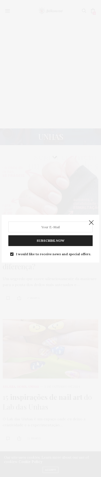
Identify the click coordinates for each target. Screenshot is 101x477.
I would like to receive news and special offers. (53, 254)
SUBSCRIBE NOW (50, 240)
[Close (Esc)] (91, 222)
